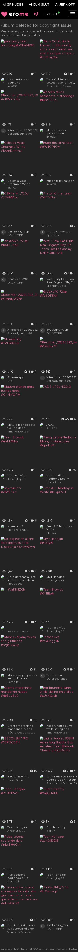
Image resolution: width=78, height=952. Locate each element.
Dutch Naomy (56, 827)
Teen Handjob (17, 827)
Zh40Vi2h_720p (18, 279)
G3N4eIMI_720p (18, 231)
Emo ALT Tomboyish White (60, 528)
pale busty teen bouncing (18, 81)
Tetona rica (54, 675)
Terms (24, 949)
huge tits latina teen (60, 180)
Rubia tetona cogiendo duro (17, 876)
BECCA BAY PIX (18, 776)
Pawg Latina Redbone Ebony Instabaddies (57, 477)
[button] (36, 14)
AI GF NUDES (13, 4)
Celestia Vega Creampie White (18, 182)
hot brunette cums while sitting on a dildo (59, 727)
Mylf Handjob (55, 576)
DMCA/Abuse (37, 949)
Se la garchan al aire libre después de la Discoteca (21, 578)
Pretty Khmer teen (59, 231)
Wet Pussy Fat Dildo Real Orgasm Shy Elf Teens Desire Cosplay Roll (61, 280)
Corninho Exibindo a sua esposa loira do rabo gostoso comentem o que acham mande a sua (21, 927)
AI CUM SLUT (39, 4)
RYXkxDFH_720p (58, 925)
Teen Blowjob (16, 475)
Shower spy (15, 377)
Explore (73, 949)
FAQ (16, 949)
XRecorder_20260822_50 (25, 130)
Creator (50, 949)
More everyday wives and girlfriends (22, 676)
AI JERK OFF (65, 4)
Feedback (61, 949)
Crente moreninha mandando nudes (20, 727)
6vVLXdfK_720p (57, 329)
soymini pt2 (15, 526)
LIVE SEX (51, 14)
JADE (50, 424)
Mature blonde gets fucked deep (21, 426)
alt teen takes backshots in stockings (56, 131)
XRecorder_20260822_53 (24, 329)
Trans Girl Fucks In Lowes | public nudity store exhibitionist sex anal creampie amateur (61, 81)
